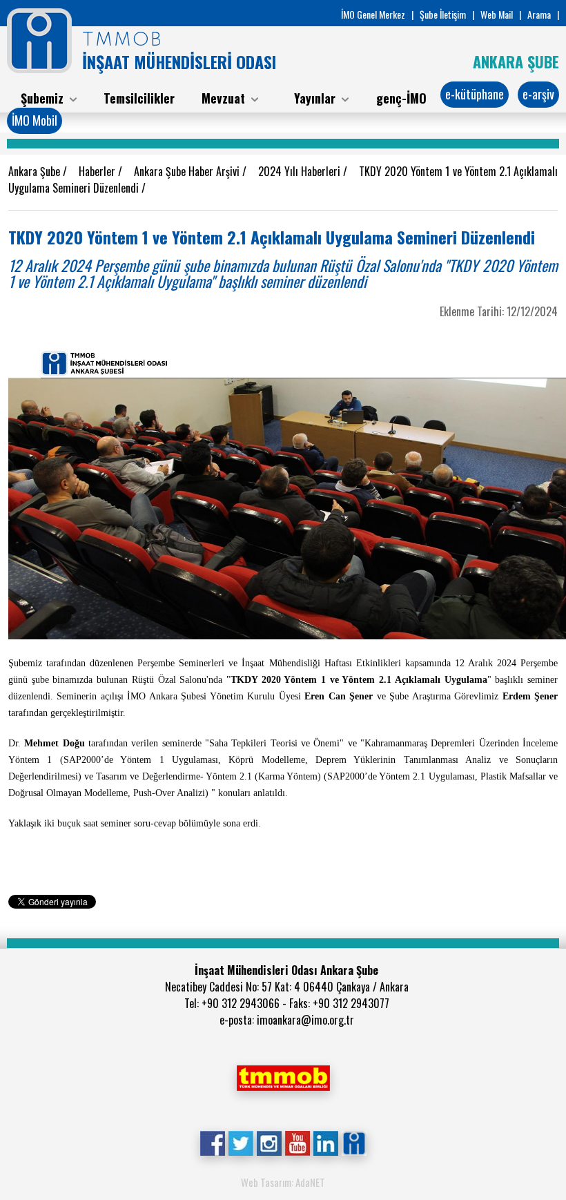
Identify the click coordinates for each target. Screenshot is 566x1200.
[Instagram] (269, 1142)
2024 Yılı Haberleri (300, 171)
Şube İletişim (443, 14)
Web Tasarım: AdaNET (283, 1182)
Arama (539, 14)
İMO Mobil (34, 120)
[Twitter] (240, 1142)
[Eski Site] (354, 1142)
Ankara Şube (35, 171)
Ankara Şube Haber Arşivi (188, 171)
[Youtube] (297, 1142)
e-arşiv (538, 94)
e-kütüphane (474, 94)
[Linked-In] (325, 1142)
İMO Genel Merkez (373, 14)
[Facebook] (212, 1142)
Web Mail (496, 14)
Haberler (98, 171)
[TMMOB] (283, 1076)
